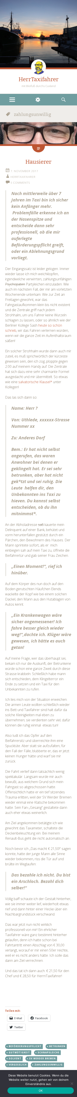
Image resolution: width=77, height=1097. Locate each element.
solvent (15, 1058)
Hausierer (38, 162)
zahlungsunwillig (48, 1064)
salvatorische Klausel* (35, 382)
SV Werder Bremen (42, 1058)
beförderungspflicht (25, 1046)
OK (41, 1090)
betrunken (57, 1046)
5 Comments (20, 183)
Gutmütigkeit (19, 1052)
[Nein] (72, 1083)
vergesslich (18, 1064)
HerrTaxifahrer (39, 79)
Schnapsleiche (48, 1052)
